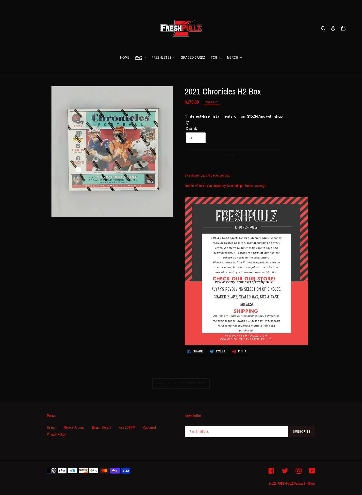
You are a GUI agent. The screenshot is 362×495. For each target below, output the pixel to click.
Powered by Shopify (304, 483)
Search (51, 427)
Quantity (191, 128)
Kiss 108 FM (126, 427)
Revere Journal (74, 427)
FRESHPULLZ (286, 483)
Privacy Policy (56, 434)
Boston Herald (101, 427)
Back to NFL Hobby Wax (185, 383)
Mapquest (149, 427)
